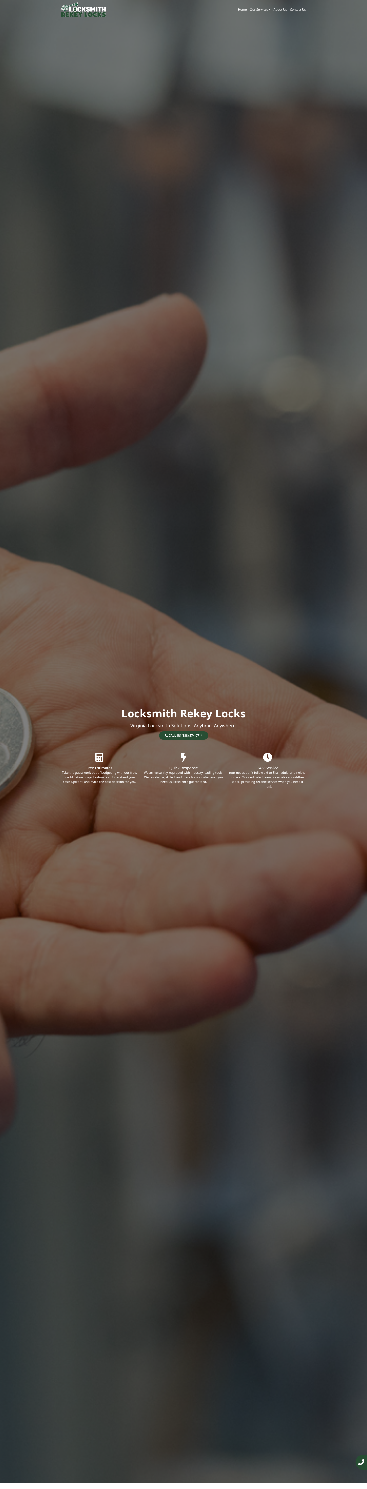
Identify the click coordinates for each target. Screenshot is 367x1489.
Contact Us (298, 9)
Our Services (259, 9)
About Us (280, 9)
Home (242, 9)
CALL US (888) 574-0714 (185, 735)
